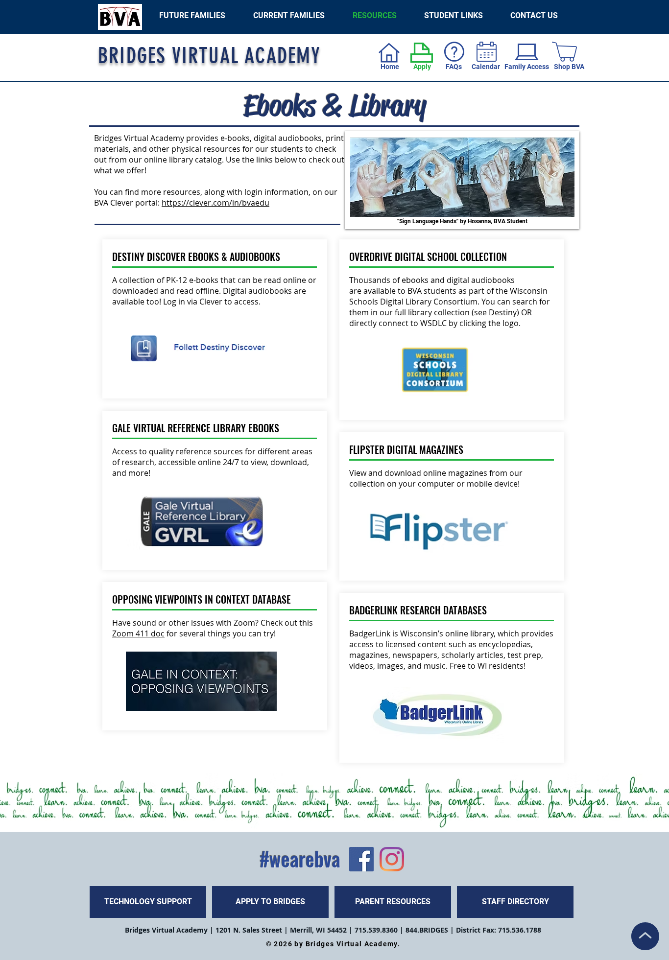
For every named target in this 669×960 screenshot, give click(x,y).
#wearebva (300, 858)
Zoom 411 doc (138, 633)
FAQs (454, 66)
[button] (453, 15)
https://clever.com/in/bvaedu (215, 202)
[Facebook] (361, 859)
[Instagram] (392, 859)
